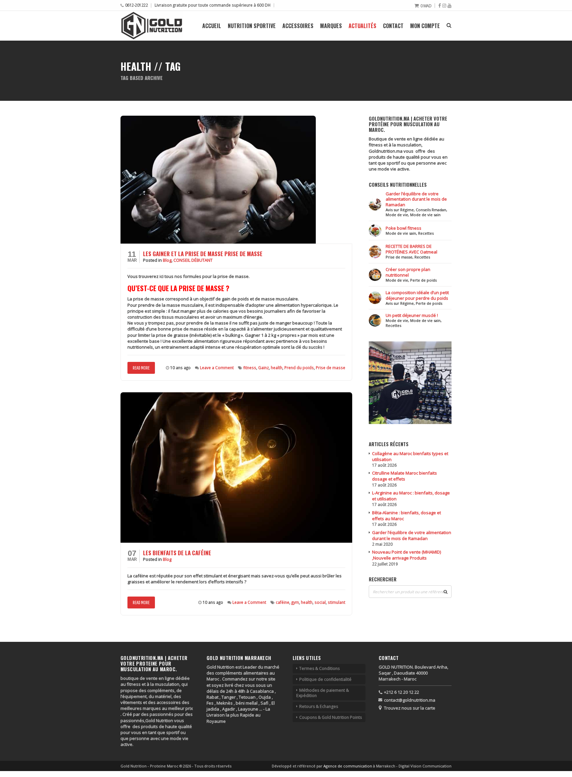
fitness (249, 367)
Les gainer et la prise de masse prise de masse (202, 254)
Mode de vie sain (425, 214)
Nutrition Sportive (252, 26)
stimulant (336, 602)
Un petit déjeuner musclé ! (412, 315)
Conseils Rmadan (431, 209)
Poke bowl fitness (403, 228)
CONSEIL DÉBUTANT (193, 260)
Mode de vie (397, 214)
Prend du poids (299, 367)
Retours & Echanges (318, 706)
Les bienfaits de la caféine (177, 553)
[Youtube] (450, 5)
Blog (167, 260)
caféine (282, 602)
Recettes (426, 233)
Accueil (211, 26)
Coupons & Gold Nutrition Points (330, 717)
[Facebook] (439, 5)
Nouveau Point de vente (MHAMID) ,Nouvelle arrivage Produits (406, 555)
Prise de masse (330, 367)
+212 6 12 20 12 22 (401, 692)
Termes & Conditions (319, 668)
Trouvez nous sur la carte (409, 708)
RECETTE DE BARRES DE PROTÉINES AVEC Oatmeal (411, 249)
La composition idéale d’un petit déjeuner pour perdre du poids (417, 295)
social (320, 602)
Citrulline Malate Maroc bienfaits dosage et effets (404, 476)
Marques (331, 26)
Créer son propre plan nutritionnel (408, 272)
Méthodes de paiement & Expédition (322, 692)
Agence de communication (348, 765)
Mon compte (425, 26)
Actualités (362, 26)
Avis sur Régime (400, 209)
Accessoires (297, 26)
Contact (393, 26)
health (276, 367)
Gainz (263, 367)
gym (295, 602)
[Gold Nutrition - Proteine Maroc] (151, 25)
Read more (141, 367)
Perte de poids (423, 280)
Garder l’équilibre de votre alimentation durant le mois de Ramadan (416, 199)
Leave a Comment (217, 367)
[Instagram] (444, 5)
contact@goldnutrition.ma (409, 700)
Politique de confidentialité (325, 679)
